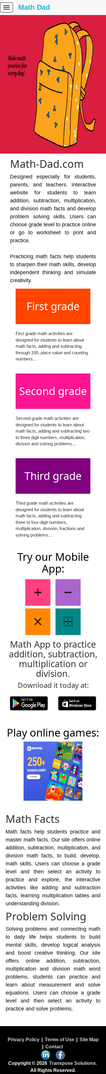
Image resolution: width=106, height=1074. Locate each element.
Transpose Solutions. (73, 1063)
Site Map (89, 1039)
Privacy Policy (23, 1039)
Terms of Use (59, 1039)
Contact (54, 1046)
